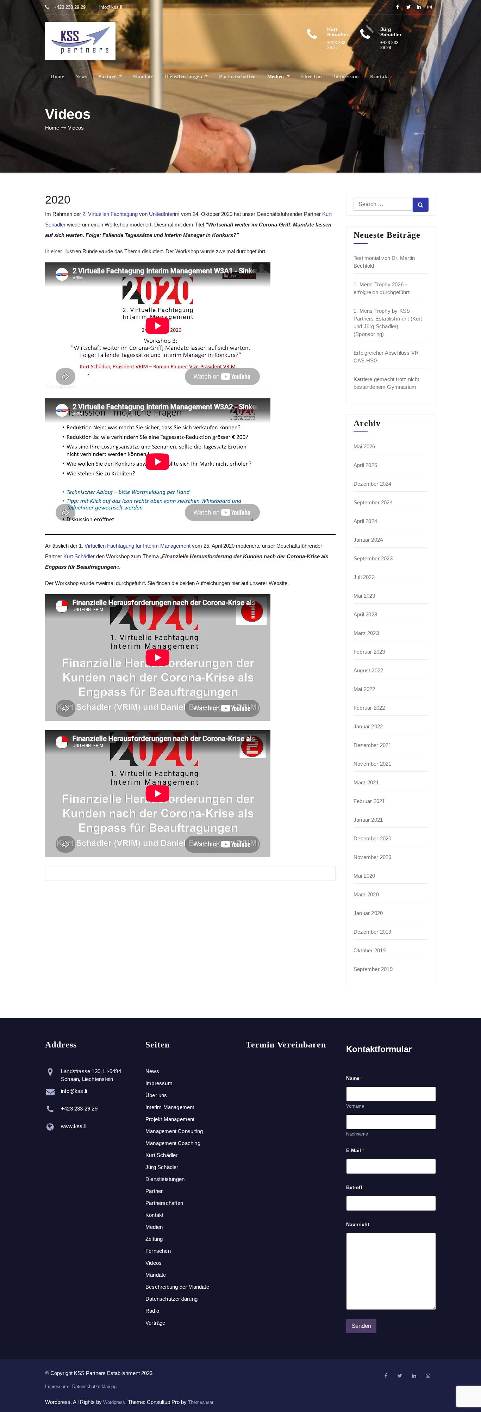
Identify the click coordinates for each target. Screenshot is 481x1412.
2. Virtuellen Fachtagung (110, 214)
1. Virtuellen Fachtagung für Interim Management (134, 546)
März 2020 (366, 894)
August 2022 (368, 670)
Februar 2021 (369, 801)
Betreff (354, 1187)
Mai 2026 (364, 446)
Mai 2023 (364, 596)
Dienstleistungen (184, 76)
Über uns (312, 76)
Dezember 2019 (373, 932)
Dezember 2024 (373, 484)
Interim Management (169, 1107)
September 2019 (373, 969)
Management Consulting (174, 1131)
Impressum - (58, 1386)
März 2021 (366, 782)
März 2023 (366, 633)
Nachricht (357, 1224)
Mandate (143, 76)
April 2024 (365, 521)
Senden (361, 1326)
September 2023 (373, 558)
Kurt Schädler (79, 556)
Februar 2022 (369, 708)
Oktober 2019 (370, 950)
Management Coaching (172, 1143)
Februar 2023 (369, 652)
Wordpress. (115, 1402)
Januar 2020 (368, 913)
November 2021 (373, 764)
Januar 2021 (368, 820)
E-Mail (355, 1150)
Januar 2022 (368, 726)
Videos (76, 128)
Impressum (346, 76)
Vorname (355, 1106)
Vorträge (155, 1323)
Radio (152, 1311)
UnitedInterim (164, 214)
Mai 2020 (364, 876)
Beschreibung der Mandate (177, 1287)
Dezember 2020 (373, 838)
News (81, 76)
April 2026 (365, 465)
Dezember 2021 (373, 745)
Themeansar (200, 1402)
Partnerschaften (237, 76)
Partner (108, 76)
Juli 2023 (364, 577)
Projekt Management (170, 1119)
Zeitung (154, 1239)
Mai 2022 (364, 689)
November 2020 (373, 857)
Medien (276, 76)
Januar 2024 (368, 540)
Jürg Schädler (162, 1167)
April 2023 (365, 614)
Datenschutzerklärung (171, 1299)
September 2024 (373, 502)
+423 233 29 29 (69, 7)
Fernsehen (158, 1251)
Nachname (357, 1134)
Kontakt (379, 76)
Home (57, 76)
